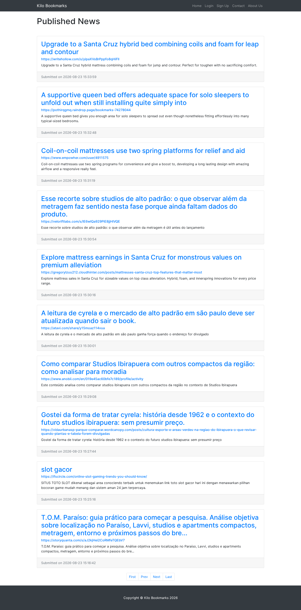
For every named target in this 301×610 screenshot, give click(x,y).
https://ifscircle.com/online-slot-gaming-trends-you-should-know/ (94, 476)
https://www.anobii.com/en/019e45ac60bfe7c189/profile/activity (92, 379)
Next (156, 577)
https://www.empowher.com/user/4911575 (75, 158)
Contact (238, 6)
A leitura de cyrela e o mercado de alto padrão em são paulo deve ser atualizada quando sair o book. (148, 317)
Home (196, 6)
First (132, 577)
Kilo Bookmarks (52, 5)
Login (209, 6)
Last (168, 577)
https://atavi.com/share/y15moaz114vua (73, 328)
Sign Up (223, 6)
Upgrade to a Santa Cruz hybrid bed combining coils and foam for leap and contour (150, 48)
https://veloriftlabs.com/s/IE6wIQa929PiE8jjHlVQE (80, 221)
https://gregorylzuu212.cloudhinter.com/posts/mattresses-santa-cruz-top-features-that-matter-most (121, 272)
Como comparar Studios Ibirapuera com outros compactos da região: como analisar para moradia (148, 368)
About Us (255, 6)
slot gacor (56, 469)
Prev (144, 577)
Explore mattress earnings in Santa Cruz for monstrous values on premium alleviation (141, 261)
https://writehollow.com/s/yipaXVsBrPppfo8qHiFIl (80, 59)
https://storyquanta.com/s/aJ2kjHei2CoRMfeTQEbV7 (83, 540)
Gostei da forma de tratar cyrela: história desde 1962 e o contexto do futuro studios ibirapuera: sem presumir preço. (147, 418)
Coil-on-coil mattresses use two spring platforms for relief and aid (143, 151)
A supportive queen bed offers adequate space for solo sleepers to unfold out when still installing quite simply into (145, 99)
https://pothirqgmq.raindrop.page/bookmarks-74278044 (86, 110)
